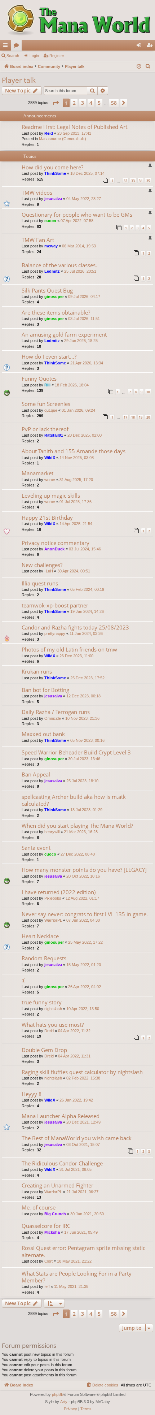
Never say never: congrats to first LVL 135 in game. (85, 914)
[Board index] (77, 20)
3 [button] (82, 102)
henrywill (51, 832)
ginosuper (54, 296)
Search (12, 55)
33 (133, 180)
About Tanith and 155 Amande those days (73, 451)
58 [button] (114, 102)
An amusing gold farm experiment (64, 334)
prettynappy (54, 633)
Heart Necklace (40, 936)
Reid (48, 133)
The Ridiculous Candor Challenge (62, 1163)
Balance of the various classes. (59, 265)
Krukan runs (37, 671)
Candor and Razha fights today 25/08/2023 (75, 627)
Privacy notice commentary (55, 542)
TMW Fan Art (38, 239)
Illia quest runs (40, 583)
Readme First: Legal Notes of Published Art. (75, 126)
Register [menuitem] (151, 47)
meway (51, 246)
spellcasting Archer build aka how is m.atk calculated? (74, 800)
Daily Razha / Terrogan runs (56, 711)
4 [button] (90, 102)
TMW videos (37, 192)
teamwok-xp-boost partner (55, 605)
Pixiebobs (52, 898)
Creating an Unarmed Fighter (57, 1185)
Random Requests (44, 958)
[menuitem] (148, 66)
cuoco (50, 220)
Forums (18, 47)
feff (47, 1286)
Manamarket (37, 473)
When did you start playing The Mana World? (77, 825)
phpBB (57, 1394)
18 (133, 417)
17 (125, 417)
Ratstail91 (53, 435)
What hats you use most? (53, 1024)
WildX (49, 457)
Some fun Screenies (46, 403)
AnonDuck (54, 549)
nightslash (53, 1009)
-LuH (48, 571)
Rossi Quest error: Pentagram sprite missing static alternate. (83, 1251)
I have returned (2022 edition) (59, 892)
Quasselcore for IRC (46, 1225)
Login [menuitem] (140, 47)
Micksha (52, 1232)
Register (56, 55)
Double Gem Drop (44, 1049)
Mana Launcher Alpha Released (60, 1116)
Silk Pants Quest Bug (47, 290)
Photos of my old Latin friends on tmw (69, 649)
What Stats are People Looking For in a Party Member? (77, 1277)
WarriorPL (53, 920)
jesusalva (53, 198)
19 (140, 417)
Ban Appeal (36, 774)
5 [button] (99, 102)
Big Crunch (55, 1214)
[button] (55, 103)
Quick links (7, 47)
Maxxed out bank (43, 733)
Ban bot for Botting (45, 689)
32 (125, 180)
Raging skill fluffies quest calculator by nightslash (82, 1072)
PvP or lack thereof (45, 429)
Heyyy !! (31, 1094)
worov (49, 479)
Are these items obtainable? (56, 312)
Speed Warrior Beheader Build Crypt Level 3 (76, 752)
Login (34, 55)
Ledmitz (52, 271)
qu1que (50, 410)
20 (148, 417)
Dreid (49, 1031)
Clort (48, 1261)
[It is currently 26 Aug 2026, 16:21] (139, 66)
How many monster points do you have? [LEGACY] (84, 869)
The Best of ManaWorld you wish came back (77, 1138)
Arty (63, 1401)
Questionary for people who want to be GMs (77, 214)
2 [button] (74, 102)
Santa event (36, 847)
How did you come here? (52, 167)
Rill (47, 385)
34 (140, 180)
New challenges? (42, 564)
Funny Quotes (39, 378)
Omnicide (52, 718)
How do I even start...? (49, 356)
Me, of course (39, 1207)
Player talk (19, 80)
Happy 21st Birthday (47, 517)
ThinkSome (55, 173)
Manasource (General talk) (62, 139)
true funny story (42, 1002)
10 (148, 392)
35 (148, 180)
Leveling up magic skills (51, 495)
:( (23, 980)
